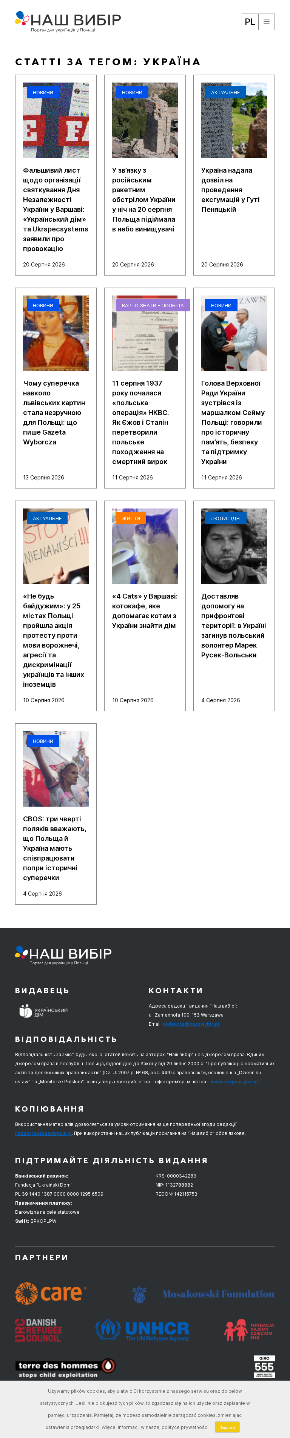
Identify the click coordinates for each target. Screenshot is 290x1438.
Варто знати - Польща (153, 305)
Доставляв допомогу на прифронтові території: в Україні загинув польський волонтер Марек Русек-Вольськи (233, 625)
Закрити (227, 1427)
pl (250, 21)
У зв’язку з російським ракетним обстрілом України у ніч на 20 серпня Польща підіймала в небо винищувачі (144, 199)
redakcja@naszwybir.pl (191, 1024)
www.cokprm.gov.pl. (235, 1081)
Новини (43, 92)
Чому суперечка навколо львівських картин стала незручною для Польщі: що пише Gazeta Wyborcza (54, 412)
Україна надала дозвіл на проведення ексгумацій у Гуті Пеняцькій (230, 189)
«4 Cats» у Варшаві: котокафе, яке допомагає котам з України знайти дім (145, 610)
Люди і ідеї (226, 518)
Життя (131, 518)
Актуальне (225, 92)
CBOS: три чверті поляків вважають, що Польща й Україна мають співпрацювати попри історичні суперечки (54, 848)
